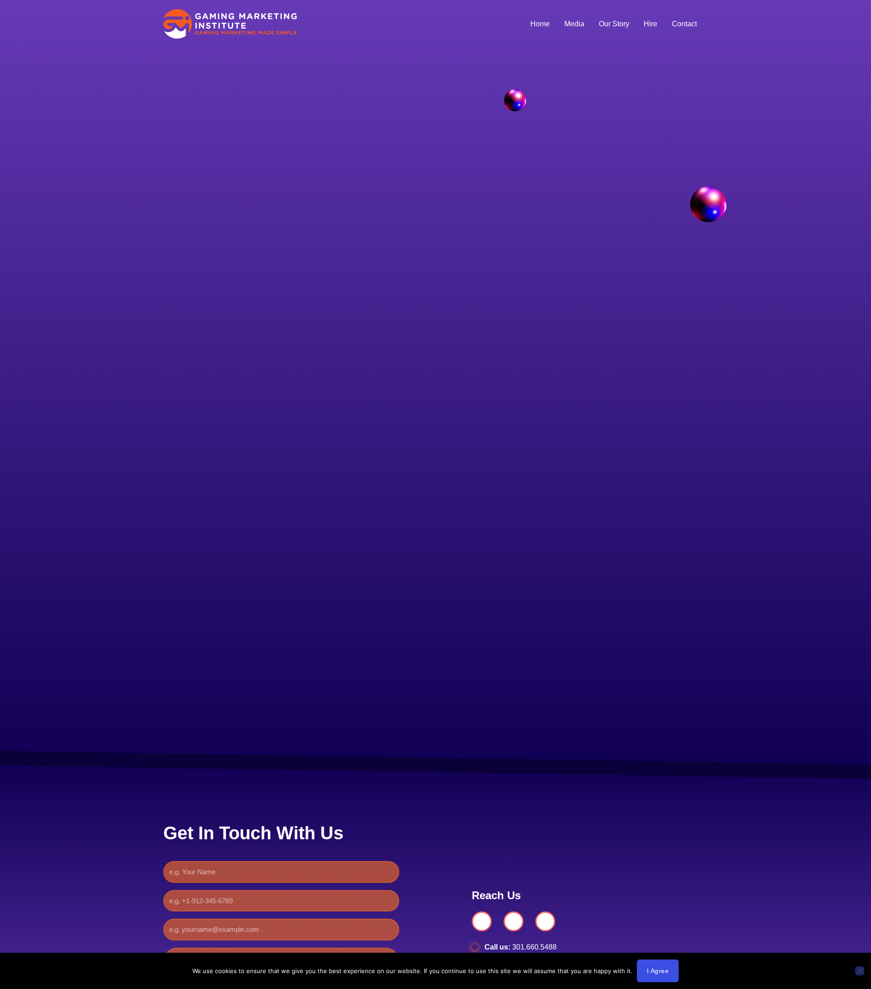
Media (574, 24)
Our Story (614, 24)
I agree (658, 970)
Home (540, 24)
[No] (859, 970)
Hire (650, 24)
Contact (684, 24)
